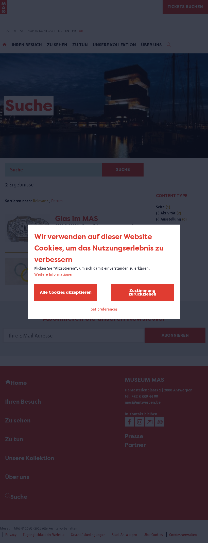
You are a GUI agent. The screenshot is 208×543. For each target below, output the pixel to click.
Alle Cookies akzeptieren (66, 292)
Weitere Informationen (54, 274)
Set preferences (104, 309)
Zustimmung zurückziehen (142, 292)
